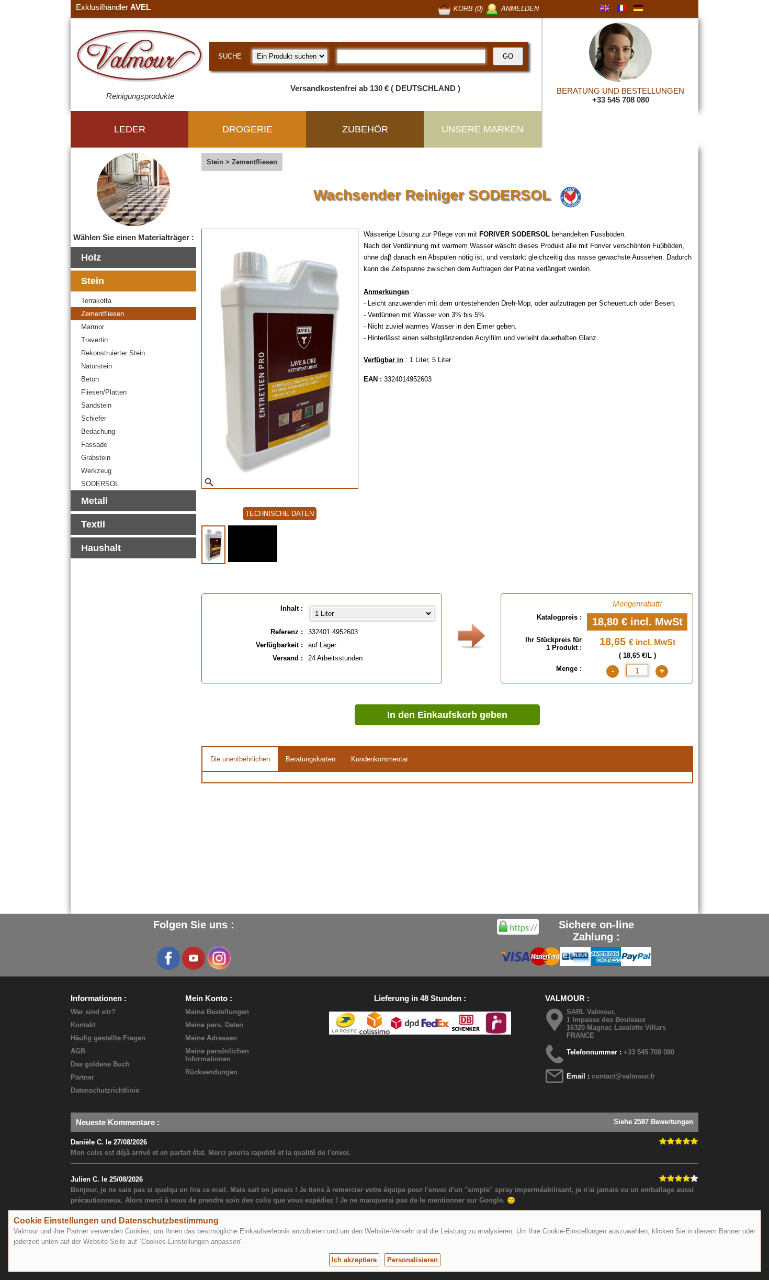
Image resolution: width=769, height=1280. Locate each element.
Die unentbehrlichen (240, 759)
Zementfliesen (102, 314)
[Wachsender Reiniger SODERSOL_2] (252, 543)
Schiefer (93, 418)
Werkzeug (96, 471)
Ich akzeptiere (354, 1260)
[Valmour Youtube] (193, 958)
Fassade (94, 444)
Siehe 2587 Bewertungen (653, 1122)
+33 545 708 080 (620, 99)
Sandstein (96, 405)
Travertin (94, 340)
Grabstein (95, 458)
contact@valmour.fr (623, 1076)
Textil (93, 524)
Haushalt (101, 548)
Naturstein (96, 366)
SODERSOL (100, 484)
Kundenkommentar (379, 759)
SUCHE (230, 56)
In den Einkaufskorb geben (447, 715)
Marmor (92, 327)
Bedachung (98, 431)
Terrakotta (96, 301)
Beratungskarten (310, 759)
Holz (91, 257)
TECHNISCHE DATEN (279, 514)
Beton (90, 379)
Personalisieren (412, 1260)
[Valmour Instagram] (218, 958)
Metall (94, 501)
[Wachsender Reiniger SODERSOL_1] (213, 544)
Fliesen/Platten (104, 392)
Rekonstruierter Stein (113, 353)
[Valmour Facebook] (168, 958)
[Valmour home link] (140, 57)
